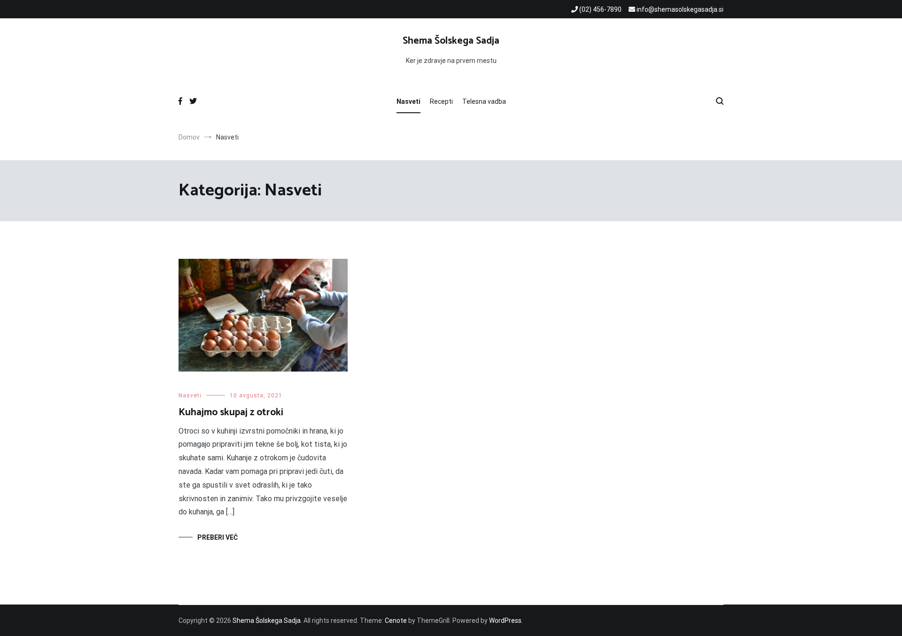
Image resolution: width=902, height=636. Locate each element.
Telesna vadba (484, 101)
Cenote (396, 620)
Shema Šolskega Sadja (451, 41)
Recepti (441, 101)
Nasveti (408, 101)
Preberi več (217, 537)
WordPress (505, 620)
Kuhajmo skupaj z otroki (233, 412)
